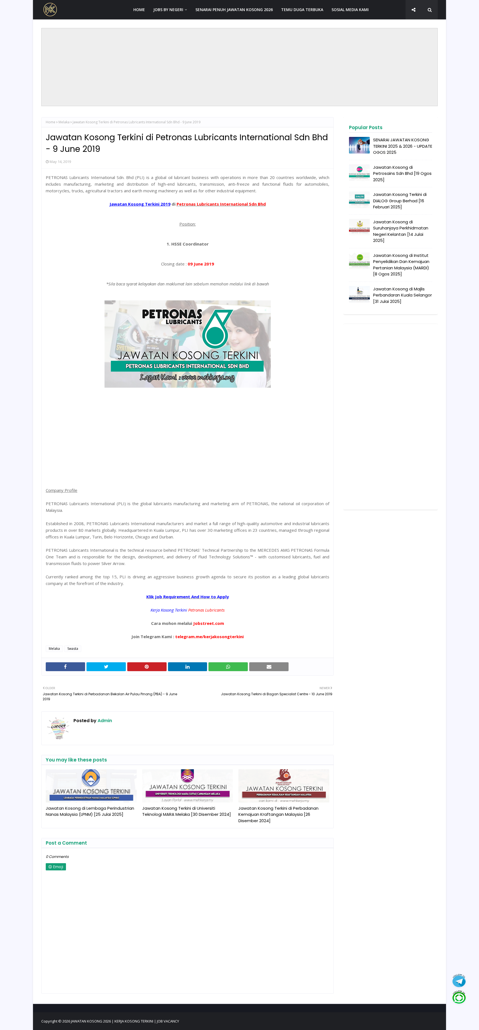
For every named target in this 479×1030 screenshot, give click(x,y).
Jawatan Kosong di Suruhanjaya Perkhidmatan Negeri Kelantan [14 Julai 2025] (400, 231)
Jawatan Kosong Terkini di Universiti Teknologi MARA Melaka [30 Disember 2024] (186, 811)
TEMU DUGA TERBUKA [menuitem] (302, 9)
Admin (104, 720)
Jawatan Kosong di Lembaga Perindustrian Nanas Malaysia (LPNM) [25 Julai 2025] (90, 811)
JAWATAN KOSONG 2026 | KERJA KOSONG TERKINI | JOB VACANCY (125, 1021)
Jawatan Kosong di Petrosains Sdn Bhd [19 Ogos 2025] (402, 173)
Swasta (72, 648)
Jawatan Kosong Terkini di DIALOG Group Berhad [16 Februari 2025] (400, 200)
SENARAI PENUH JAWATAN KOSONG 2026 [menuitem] (234, 9)
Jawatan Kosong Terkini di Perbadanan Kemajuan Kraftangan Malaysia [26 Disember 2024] (278, 814)
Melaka (64, 122)
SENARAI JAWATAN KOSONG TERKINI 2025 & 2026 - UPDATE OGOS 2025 (402, 146)
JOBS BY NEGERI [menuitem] (168, 9)
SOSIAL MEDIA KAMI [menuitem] (350, 9)
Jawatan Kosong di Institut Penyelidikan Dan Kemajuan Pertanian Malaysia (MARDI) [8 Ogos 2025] (401, 264)
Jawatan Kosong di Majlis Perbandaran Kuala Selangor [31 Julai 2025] (402, 295)
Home (50, 122)
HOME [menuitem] (139, 9)
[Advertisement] (239, 67)
